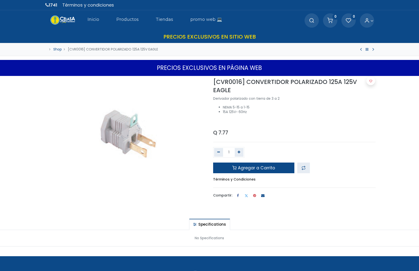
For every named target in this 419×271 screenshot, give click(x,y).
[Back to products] (367, 49)
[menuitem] (93, 20)
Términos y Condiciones (234, 179)
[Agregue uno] (239, 152)
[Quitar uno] (218, 152)
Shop (57, 49)
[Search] (311, 21)
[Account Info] (369, 21)
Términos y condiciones (88, 5)
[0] (330, 21)
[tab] (209, 224)
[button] (303, 168)
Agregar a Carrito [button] (256, 168)
